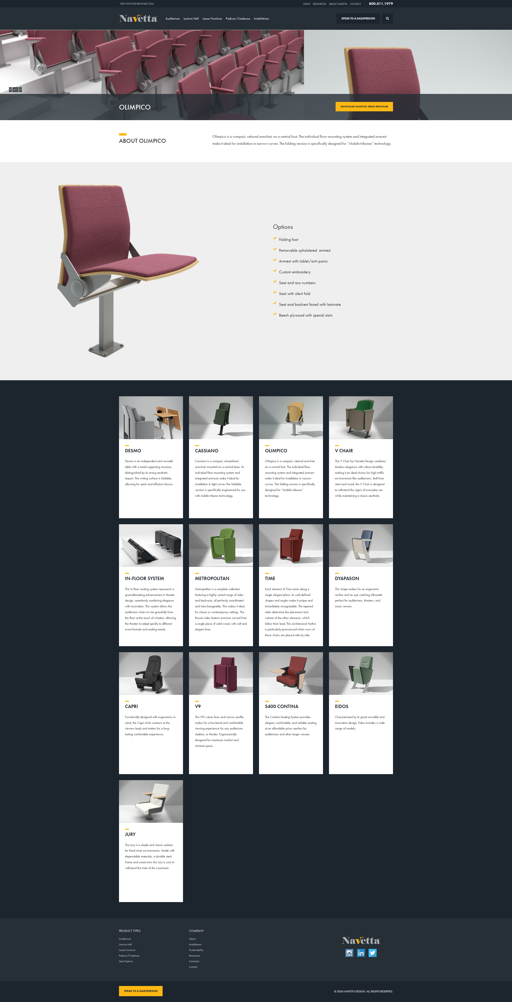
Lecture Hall (191, 18)
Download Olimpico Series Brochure (364, 106)
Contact (355, 4)
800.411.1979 (381, 3)
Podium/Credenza (238, 18)
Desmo (133, 451)
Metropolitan (212, 578)
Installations (261, 18)
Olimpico (276, 451)
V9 (198, 706)
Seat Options (126, 961)
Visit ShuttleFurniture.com (137, 3)
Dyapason (347, 578)
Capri (131, 706)
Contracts (194, 961)
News (306, 4)
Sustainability (196, 950)
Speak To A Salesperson (358, 18)
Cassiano (206, 451)
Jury (130, 834)
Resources (319, 4)
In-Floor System (144, 578)
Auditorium (173, 18)
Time (270, 578)
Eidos (341, 706)
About (192, 939)
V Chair (344, 451)
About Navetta (338, 4)
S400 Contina (281, 706)
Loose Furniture (212, 18)
